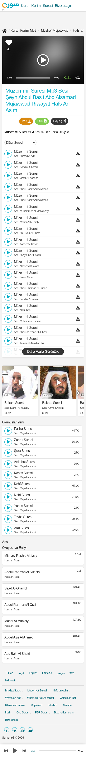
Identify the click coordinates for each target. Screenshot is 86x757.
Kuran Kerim (31, 6)
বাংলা (72, 672)
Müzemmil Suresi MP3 (19, 132)
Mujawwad (36, 705)
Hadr (7, 712)
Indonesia (10, 680)
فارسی (61, 672)
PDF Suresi (41, 712)
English (33, 672)
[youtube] (30, 729)
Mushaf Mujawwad (54, 30)
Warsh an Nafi (13, 697)
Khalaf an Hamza (15, 705)
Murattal (67, 705)
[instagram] (22, 729)
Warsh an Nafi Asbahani (40, 697)
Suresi (48, 6)
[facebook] (6, 729)
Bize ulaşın (63, 6)
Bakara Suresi (14, 403)
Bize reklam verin (63, 712)
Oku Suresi (22, 712)
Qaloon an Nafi (68, 697)
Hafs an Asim (60, 690)
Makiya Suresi (13, 690)
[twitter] (14, 729)
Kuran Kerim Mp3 (23, 30)
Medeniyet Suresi (37, 690)
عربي (21, 672)
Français (47, 672)
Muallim (52, 705)
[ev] (4, 30)
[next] (77, 391)
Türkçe (9, 672)
